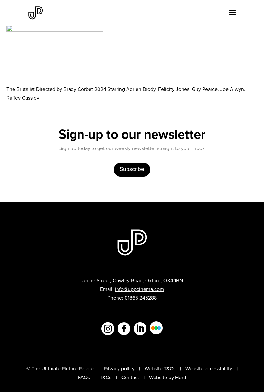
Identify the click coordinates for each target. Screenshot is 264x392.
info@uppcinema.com (139, 289)
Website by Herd (167, 377)
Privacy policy (119, 368)
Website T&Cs (160, 368)
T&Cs (105, 377)
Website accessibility (208, 368)
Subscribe (132, 169)
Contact (130, 377)
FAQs (84, 377)
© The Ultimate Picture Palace (60, 368)
